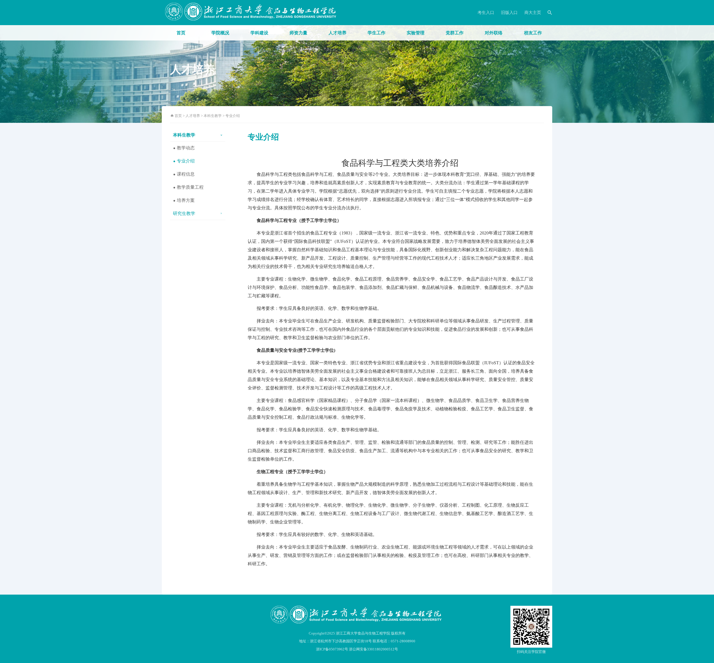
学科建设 (259, 32)
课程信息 (185, 174)
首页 (181, 32)
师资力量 (298, 32)
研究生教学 (184, 213)
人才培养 (337, 32)
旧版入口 (509, 12)
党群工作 (455, 32)
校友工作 (533, 32)
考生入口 (485, 12)
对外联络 (494, 32)
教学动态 (185, 147)
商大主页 (532, 12)
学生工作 (376, 32)
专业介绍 (232, 116)
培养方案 (185, 200)
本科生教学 (213, 116)
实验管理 (415, 32)
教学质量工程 (190, 187)
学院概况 (220, 32)
